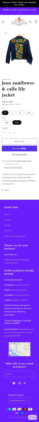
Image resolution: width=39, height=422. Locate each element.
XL (20, 113)
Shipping (4, 104)
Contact (7, 225)
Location (7, 220)
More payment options (19, 154)
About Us (8, 231)
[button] (3, 22)
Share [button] (7, 190)
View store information (13, 167)
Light (6, 122)
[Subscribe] (32, 374)
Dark (17, 122)
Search (7, 214)
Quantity (5, 128)
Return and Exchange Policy (15, 236)
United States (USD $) (18, 400)
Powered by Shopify (25, 417)
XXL (29, 113)
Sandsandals (16, 417)
